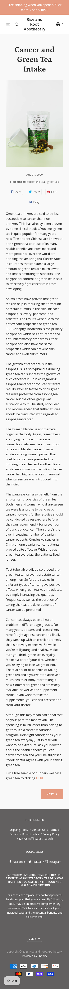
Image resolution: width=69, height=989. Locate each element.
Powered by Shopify (34, 956)
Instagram (55, 861)
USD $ (32, 938)
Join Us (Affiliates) (30, 838)
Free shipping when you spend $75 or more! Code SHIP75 (34, 7)
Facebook (19, 861)
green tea (53, 182)
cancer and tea (35, 182)
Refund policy (30, 834)
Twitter (36, 861)
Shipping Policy (19, 829)
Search (48, 838)
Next (50, 794)
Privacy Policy (51, 834)
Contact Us (38, 829)
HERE (40, 778)
